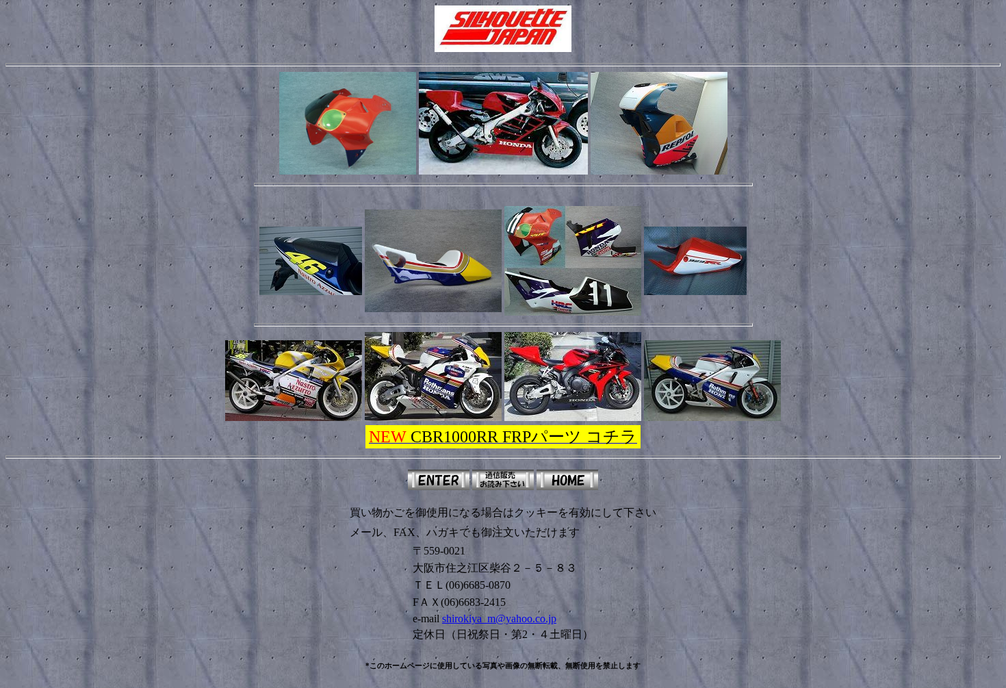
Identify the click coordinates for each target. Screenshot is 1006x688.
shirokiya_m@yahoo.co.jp (499, 618)
